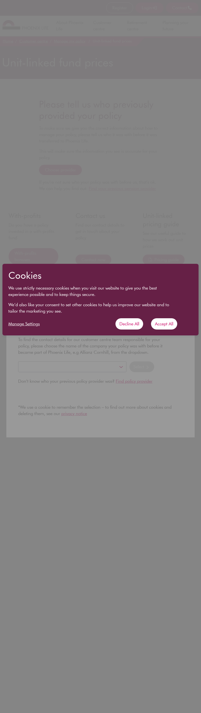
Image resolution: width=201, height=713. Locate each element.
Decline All (129, 323)
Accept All (164, 323)
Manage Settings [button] (24, 323)
